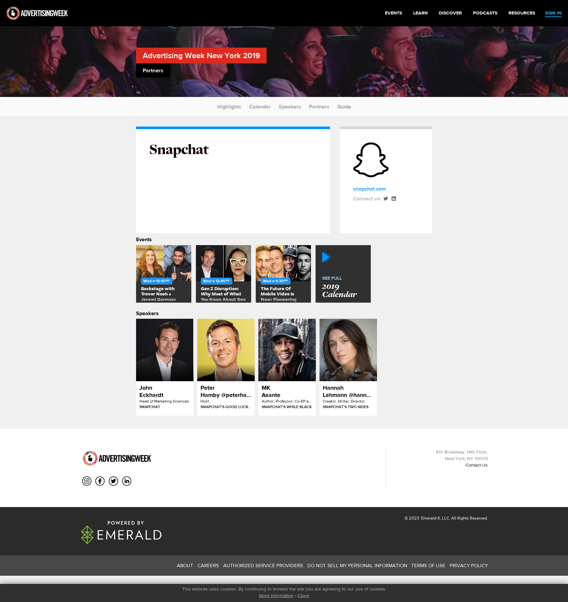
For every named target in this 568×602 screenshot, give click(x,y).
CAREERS (208, 565)
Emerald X (430, 518)
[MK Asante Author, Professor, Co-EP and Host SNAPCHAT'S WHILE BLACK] (287, 350)
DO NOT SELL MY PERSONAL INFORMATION (357, 565)
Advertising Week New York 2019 (201, 55)
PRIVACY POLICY (469, 565)
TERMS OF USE (428, 565)
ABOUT (185, 565)
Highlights (229, 106)
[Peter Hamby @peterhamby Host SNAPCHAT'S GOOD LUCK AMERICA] (226, 350)
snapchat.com (369, 189)
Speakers (290, 106)
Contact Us (476, 465)
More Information (276, 595)
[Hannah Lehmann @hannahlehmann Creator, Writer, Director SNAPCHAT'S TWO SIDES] (348, 350)
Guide (344, 106)
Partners (319, 106)
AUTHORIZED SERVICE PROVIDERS (263, 565)
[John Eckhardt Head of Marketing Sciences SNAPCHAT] (165, 350)
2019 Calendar (339, 287)
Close (303, 595)
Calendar (260, 106)
